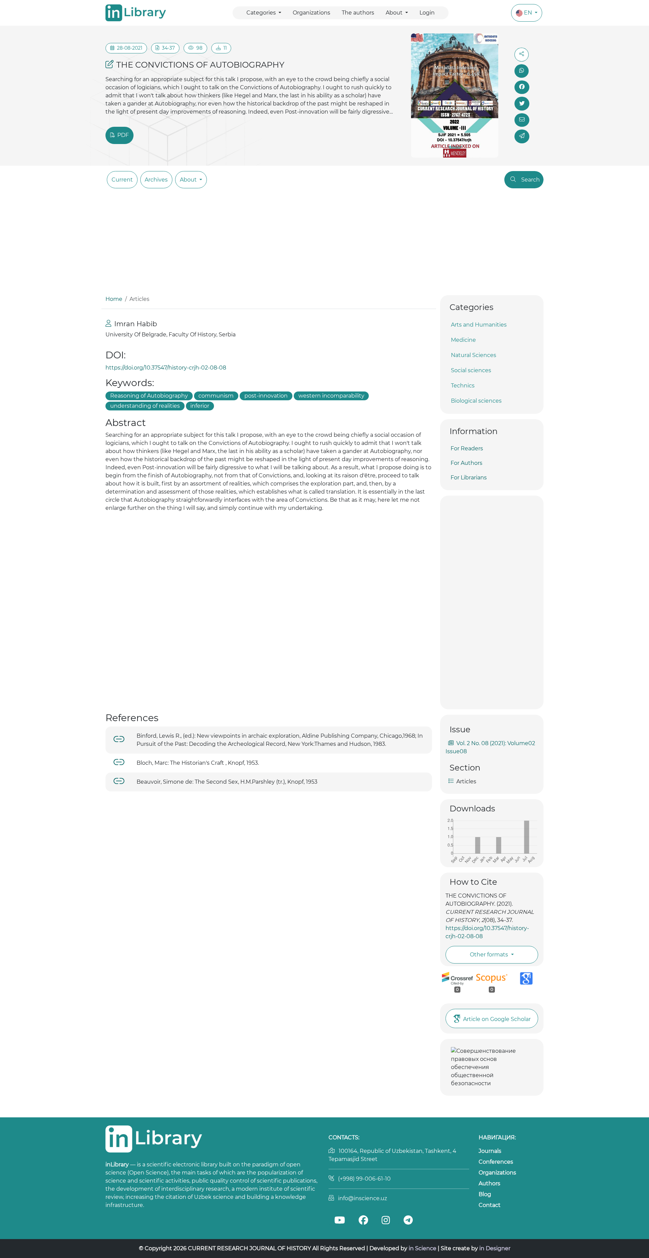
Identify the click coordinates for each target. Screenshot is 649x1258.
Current (122, 179)
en (528, 12)
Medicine (463, 340)
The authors (358, 12)
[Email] (521, 120)
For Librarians (469, 477)
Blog (485, 1194)
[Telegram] (408, 1221)
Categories (261, 12)
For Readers (467, 448)
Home (113, 299)
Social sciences (471, 370)
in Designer (494, 1248)
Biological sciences (476, 401)
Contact (490, 1205)
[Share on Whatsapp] (521, 71)
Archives (156, 179)
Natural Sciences (473, 355)
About (395, 12)
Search (530, 179)
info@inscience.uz (362, 1198)
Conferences (496, 1162)
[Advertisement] (324, 244)
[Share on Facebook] (521, 87)
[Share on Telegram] (521, 136)
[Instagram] (385, 1221)
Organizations (311, 12)
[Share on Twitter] (521, 103)
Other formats (489, 954)
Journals (490, 1151)
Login (427, 12)
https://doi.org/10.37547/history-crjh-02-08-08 (165, 367)
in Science (422, 1248)
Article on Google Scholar (497, 1019)
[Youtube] (339, 1221)
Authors (489, 1183)
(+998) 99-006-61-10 (364, 1179)
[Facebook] (363, 1221)
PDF (122, 135)
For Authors (466, 463)
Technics (463, 385)
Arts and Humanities (479, 325)
